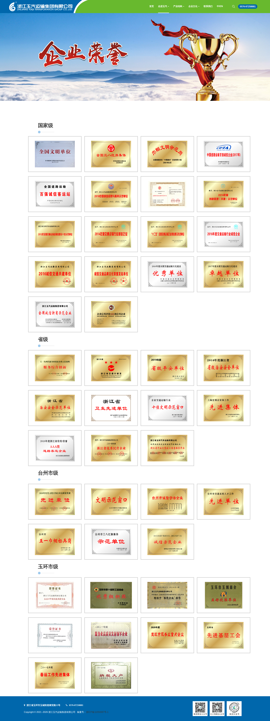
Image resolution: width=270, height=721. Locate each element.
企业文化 (193, 6)
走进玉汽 (163, 6)
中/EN (220, 6)
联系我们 (208, 6)
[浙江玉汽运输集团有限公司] (39, 5)
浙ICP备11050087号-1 (97, 712)
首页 (151, 6)
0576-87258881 (248, 6)
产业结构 (178, 6)
